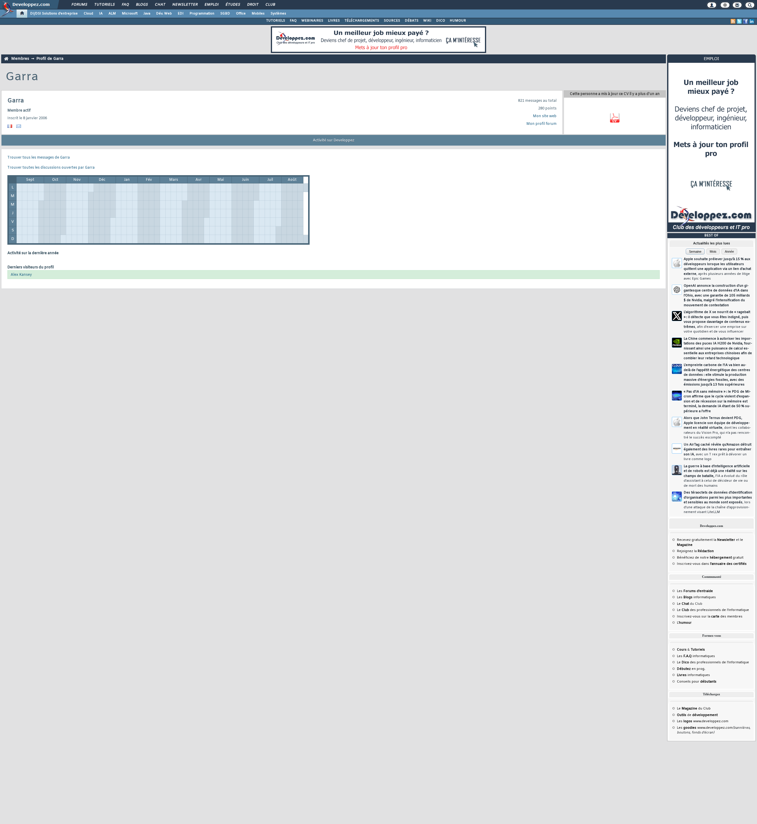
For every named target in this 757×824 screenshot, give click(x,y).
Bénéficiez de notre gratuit (710, 558)
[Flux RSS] (733, 21)
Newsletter (185, 4)
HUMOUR (458, 21)
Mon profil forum (541, 124)
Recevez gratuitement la (706, 540)
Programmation (202, 14)
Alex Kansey (21, 274)
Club (270, 4)
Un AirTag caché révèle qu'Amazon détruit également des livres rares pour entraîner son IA (717, 452)
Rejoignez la (695, 551)
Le (683, 604)
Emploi (211, 4)
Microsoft (130, 14)
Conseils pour (696, 682)
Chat (160, 4)
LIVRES (334, 21)
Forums (79, 4)
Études (232, 4)
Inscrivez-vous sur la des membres (710, 617)
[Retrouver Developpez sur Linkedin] (751, 21)
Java (146, 14)
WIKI (427, 21)
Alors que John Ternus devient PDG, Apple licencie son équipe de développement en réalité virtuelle (717, 428)
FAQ (125, 4)
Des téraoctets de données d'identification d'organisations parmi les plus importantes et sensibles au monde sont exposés (718, 502)
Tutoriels (104, 4)
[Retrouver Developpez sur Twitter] (739, 21)
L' (684, 623)
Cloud (88, 14)
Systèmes (278, 14)
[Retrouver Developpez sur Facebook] (745, 21)
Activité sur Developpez (333, 140)
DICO (440, 21)
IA (101, 14)
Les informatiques (696, 597)
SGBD (225, 14)
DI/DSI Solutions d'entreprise (54, 14)
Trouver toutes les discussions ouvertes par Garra (51, 167)
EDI (181, 14)
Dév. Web (164, 14)
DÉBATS (411, 21)
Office (241, 14)
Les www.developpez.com (702, 721)
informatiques (693, 675)
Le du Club (694, 709)
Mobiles (258, 14)
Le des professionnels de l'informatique (713, 610)
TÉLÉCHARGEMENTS (361, 21)
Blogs (141, 4)
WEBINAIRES (312, 21)
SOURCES (392, 21)
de (697, 715)
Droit (252, 4)
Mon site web (545, 116)
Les (695, 591)
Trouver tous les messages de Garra (38, 157)
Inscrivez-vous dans (712, 564)
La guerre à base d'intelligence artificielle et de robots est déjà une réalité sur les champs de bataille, (717, 476)
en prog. (691, 669)
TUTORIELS (275, 21)
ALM (112, 14)
